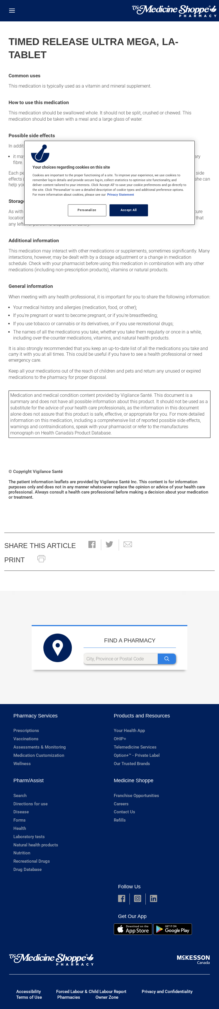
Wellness (22, 763)
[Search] (167, 659)
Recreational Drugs (31, 861)
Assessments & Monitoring (39, 747)
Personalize (87, 210)
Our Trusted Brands (132, 763)
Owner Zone (107, 997)
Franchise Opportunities (136, 795)
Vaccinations (25, 738)
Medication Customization (38, 755)
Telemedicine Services (135, 747)
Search (20, 795)
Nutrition (21, 853)
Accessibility (28, 991)
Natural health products (35, 845)
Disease (21, 811)
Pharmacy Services (35, 716)
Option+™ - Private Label (137, 755)
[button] (92, 545)
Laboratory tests (29, 836)
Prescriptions (26, 730)
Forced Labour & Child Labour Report (91, 991)
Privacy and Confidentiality (167, 991)
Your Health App (129, 730)
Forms (19, 820)
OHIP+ (120, 738)
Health (19, 828)
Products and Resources (142, 716)
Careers (121, 803)
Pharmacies (68, 997)
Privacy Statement (120, 195)
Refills (120, 820)
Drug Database (27, 869)
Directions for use (30, 803)
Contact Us (124, 811)
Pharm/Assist (28, 780)
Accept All (129, 210)
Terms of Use (29, 997)
